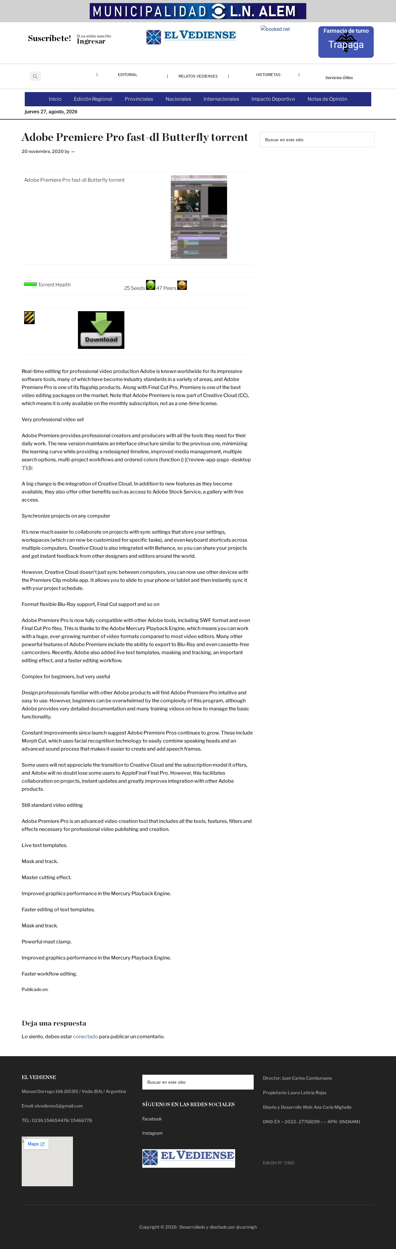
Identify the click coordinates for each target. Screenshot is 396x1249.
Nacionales (178, 99)
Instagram (152, 1133)
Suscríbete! (49, 38)
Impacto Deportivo (273, 99)
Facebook (152, 1118)
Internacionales (221, 99)
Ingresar (91, 41)
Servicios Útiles (339, 77)
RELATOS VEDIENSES (198, 76)
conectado (85, 1036)
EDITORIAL (127, 74)
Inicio (55, 99)
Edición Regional (93, 99)
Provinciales (139, 99)
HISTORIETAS (268, 74)
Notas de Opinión (327, 99)
